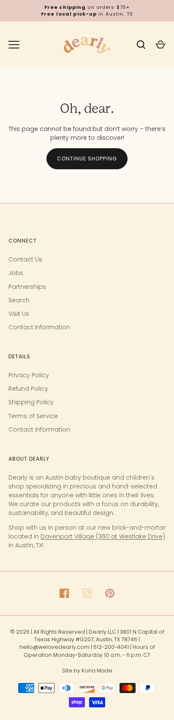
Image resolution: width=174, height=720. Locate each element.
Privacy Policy (28, 375)
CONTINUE (60, 683)
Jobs (15, 273)
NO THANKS (60, 701)
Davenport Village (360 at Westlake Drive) (103, 536)
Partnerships (27, 287)
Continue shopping (87, 158)
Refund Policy (28, 388)
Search (19, 300)
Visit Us (18, 313)
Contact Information (39, 327)
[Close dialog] (161, 570)
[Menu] (14, 44)
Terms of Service (33, 416)
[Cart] (160, 44)
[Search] (141, 44)
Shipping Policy (31, 402)
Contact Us (25, 259)
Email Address (26, 655)
